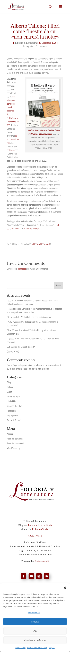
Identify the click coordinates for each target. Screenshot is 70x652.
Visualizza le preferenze (35, 640)
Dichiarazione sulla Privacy (37, 647)
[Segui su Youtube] (31, 576)
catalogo (10, 150)
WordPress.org (13, 448)
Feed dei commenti (15, 443)
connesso (22, 268)
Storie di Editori (14, 420)
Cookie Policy (20, 647)
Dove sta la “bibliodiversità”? (13, 121)
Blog (9, 382)
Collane (10, 387)
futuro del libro (13, 396)
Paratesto (11, 410)
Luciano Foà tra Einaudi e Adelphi (21, 346)
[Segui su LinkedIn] (46, 576)
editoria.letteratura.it (41, 243)
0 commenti (41, 46)
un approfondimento (13, 139)
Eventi (10, 391)
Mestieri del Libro (14, 406)
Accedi (10, 433)
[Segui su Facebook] (23, 576)
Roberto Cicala (40, 529)
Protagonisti (28, 46)
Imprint (52, 647)
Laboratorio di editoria (40, 525)
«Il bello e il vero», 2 (32, 228)
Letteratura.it (42, 561)
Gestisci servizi (34, 612)
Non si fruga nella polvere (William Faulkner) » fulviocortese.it (34, 365)
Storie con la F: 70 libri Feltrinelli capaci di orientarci (29, 317)
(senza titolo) (13, 351)
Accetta (35, 621)
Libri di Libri (12, 401)
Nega (35, 630)
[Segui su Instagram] (39, 576)
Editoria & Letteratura (26, 43)
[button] (65, 587)
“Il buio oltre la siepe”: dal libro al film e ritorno (29, 368)
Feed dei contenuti (15, 438)
